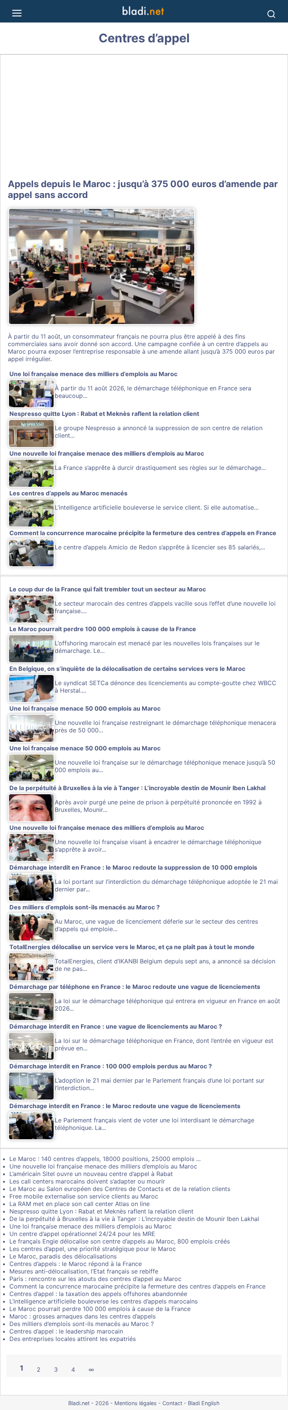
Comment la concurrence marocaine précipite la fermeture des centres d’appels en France (137, 1286)
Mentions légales (135, 1403)
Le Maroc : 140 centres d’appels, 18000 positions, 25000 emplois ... (105, 1158)
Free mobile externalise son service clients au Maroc (83, 1196)
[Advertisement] (144, 115)
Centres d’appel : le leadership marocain (66, 1331)
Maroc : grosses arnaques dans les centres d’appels (82, 1316)
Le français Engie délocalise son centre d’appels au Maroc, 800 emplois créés (119, 1241)
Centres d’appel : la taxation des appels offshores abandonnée (98, 1294)
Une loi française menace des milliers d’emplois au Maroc (90, 1226)
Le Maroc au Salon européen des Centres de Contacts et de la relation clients (119, 1188)
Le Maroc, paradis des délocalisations (63, 1256)
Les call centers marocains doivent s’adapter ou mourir (87, 1181)
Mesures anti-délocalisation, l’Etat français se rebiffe (83, 1271)
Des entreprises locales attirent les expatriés (72, 1338)
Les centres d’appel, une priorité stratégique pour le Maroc (92, 1248)
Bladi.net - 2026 (88, 1403)
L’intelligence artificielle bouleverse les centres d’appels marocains (103, 1301)
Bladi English (204, 1403)
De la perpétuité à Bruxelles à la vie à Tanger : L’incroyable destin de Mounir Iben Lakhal (134, 1218)
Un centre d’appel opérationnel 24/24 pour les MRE (82, 1234)
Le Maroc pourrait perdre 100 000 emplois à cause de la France (99, 1308)
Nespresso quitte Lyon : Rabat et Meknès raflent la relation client (101, 1211)
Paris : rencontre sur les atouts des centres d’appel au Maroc (95, 1278)
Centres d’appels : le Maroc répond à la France (75, 1264)
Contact (172, 1403)
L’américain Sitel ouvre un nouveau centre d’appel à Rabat (91, 1174)
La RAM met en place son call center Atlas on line (79, 1204)
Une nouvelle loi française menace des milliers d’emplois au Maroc (103, 1166)
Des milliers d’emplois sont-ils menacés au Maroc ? (81, 1324)
